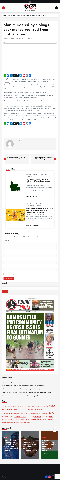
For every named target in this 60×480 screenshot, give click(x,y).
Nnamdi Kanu (20, 417)
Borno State (41, 406)
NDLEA (51, 413)
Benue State (20, 406)
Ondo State (28, 416)
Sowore (49, 419)
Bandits (14, 406)
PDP (33, 416)
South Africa (44, 419)
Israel (18, 413)
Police (51, 416)
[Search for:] (30, 288)
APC (12, 406)
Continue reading (32, 196)
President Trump (15, 419)
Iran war (15, 413)
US (26, 422)
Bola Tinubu (34, 406)
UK (24, 422)
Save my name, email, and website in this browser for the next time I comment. (26, 274)
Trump (20, 422)
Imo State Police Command (50, 410)
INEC (3, 413)
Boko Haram (27, 406)
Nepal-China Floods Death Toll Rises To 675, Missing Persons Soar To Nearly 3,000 (23, 385)
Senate (33, 419)
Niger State (10, 416)
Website (6, 267)
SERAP (39, 419)
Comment (6, 240)
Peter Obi (37, 416)
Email (5, 260)
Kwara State (22, 413)
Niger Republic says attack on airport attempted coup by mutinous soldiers (21, 382)
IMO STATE (40, 410)
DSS (29, 410)
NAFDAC (28, 413)
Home (4, 15)
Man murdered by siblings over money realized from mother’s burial (27, 15)
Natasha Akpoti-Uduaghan (39, 413)
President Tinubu (6, 419)
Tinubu (16, 422)
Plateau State (45, 416)
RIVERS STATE (25, 419)
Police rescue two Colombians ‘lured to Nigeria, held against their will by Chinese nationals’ (26, 389)
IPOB (7, 413)
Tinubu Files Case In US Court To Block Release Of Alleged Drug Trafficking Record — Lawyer (26, 392)
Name (5, 253)
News (5, 439)
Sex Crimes (41, 203)
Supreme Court (9, 422)
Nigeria (4, 416)
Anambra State (6, 406)
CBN (45, 406)
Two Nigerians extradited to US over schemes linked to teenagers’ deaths (21, 396)
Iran (10, 413)
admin (6, 38)
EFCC (34, 410)
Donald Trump (21, 410)
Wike (29, 422)
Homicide (12, 38)
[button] (54, 428)
